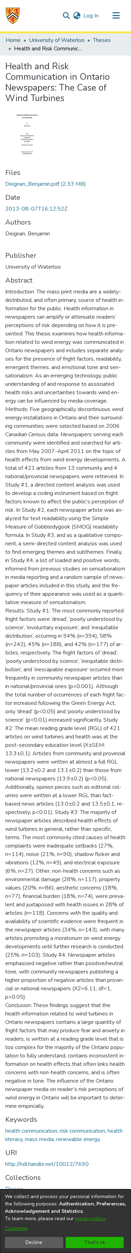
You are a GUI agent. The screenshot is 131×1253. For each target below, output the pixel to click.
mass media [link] (39, 1139)
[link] (45, 184)
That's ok (94, 1242)
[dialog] (65, 1221)
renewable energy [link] (78, 1139)
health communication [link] (31, 1131)
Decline (34, 1242)
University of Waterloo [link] (57, 40)
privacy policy (90, 1218)
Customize (16, 1228)
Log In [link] (91, 16)
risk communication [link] (82, 1131)
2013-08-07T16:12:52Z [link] (36, 209)
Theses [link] (102, 40)
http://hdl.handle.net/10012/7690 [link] (47, 1164)
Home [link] (13, 40)
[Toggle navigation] (116, 15)
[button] (12, 15)
